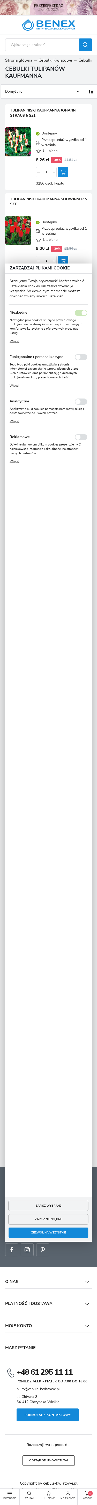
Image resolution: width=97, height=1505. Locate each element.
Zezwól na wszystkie (48, 1232)
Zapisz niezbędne (48, 1219)
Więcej (14, 341)
